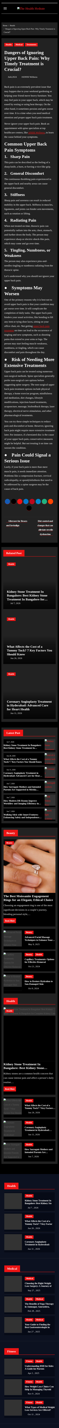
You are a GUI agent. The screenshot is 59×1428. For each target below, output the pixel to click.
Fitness (29, 1361)
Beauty (9, 843)
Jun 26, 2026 (16, 658)
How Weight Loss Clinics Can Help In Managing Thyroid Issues (39, 1389)
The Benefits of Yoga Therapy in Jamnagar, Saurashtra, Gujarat (39, 1307)
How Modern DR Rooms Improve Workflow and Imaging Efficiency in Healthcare (21, 804)
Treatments (31, 45)
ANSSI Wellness (30, 77)
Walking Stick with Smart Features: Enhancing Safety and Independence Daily (21, 817)
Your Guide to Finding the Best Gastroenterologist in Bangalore (37, 1327)
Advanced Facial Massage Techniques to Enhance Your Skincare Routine (39, 940)
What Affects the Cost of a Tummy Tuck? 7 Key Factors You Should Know (29, 650)
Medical (19, 45)
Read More (10, 921)
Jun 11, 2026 (16, 713)
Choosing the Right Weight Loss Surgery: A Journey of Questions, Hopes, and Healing (39, 1286)
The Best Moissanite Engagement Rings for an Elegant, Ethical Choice (28, 898)
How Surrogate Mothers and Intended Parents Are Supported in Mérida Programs (22, 790)
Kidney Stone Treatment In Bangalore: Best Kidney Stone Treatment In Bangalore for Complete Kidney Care (27, 597)
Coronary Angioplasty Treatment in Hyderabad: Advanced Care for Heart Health (29, 705)
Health (9, 45)
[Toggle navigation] (5, 8)
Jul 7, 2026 (15, 603)
